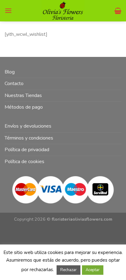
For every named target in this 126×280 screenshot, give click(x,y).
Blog (10, 72)
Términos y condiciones (29, 138)
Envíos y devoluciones (28, 126)
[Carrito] (117, 10)
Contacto (14, 83)
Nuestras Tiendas (23, 95)
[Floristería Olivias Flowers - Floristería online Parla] (63, 10)
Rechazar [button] (68, 270)
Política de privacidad (27, 149)
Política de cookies (24, 161)
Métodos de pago (24, 107)
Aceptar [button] (93, 270)
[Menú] (8, 10)
